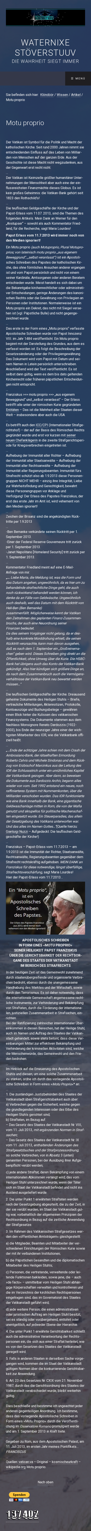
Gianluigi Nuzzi (17, 832)
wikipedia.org (16, 1467)
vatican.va (26, 1462)
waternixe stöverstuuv (45, 48)
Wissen (62, 95)
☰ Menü (78, 78)
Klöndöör (47, 95)
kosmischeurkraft (65, 1462)
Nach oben (45, 1482)
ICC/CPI (42, 425)
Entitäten (12, 410)
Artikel (76, 95)
